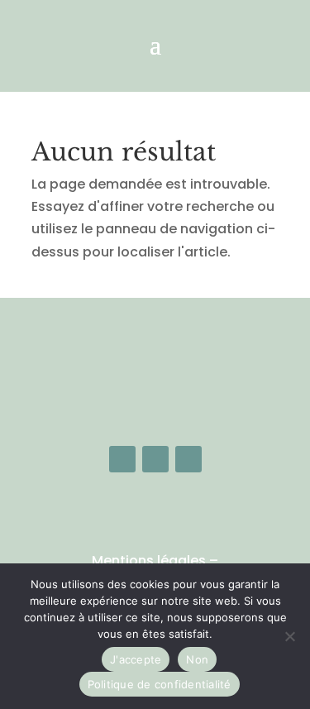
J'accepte (135, 659)
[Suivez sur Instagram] (155, 459)
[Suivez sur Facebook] (122, 459)
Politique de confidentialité (159, 684)
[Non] (289, 636)
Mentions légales (149, 560)
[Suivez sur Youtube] (188, 459)
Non (197, 659)
